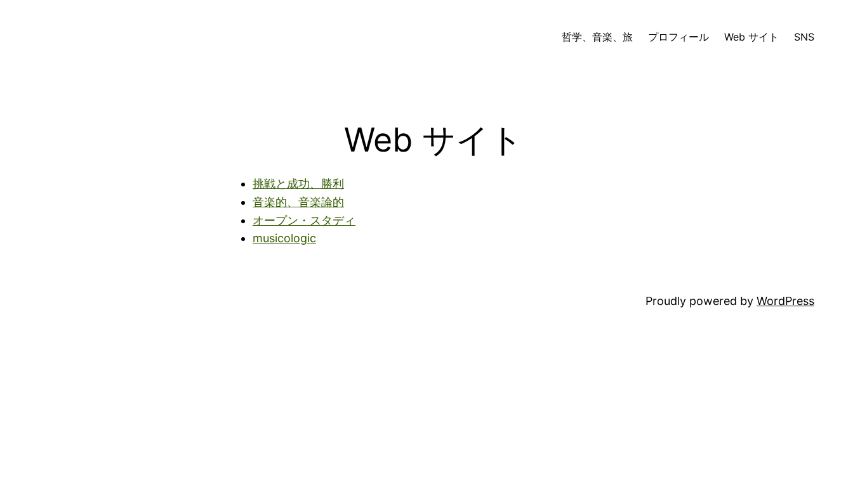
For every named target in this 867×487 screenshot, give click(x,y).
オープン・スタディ (304, 220)
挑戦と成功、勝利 (298, 183)
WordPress (785, 301)
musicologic (284, 238)
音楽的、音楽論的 (298, 202)
